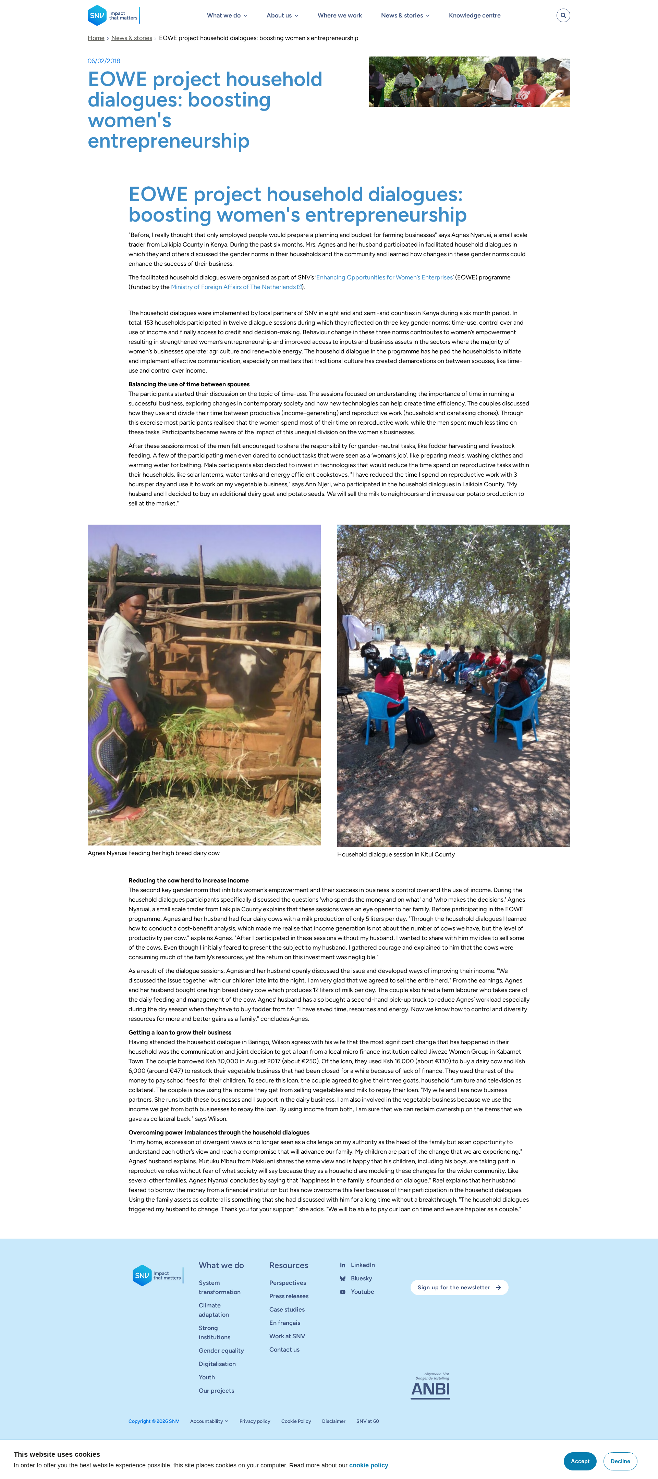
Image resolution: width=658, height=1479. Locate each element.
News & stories (131, 38)
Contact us (284, 1349)
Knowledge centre (475, 15)
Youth (207, 1377)
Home (96, 38)
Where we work (340, 15)
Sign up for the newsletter (454, 1287)
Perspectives (287, 1283)
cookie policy (368, 1465)
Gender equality (221, 1350)
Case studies (287, 1309)
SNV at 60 (367, 1421)
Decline (620, 1461)
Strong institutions (214, 1332)
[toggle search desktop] (563, 15)
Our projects (216, 1390)
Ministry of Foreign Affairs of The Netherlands (233, 287)
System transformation (220, 1287)
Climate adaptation (214, 1310)
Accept (580, 1461)
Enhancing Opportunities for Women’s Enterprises (384, 277)
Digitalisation (217, 1364)
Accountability (206, 1421)
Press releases (288, 1296)
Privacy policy (255, 1421)
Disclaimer (333, 1421)
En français (284, 1323)
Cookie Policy (296, 1421)
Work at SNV (287, 1336)
